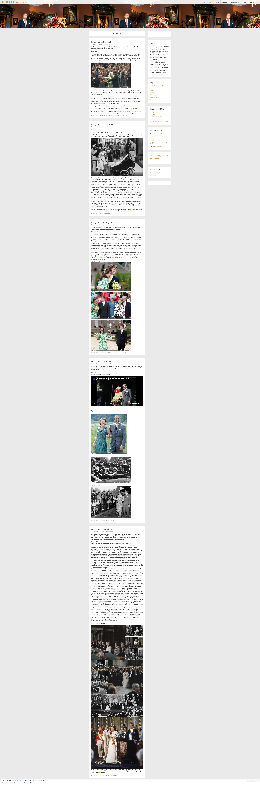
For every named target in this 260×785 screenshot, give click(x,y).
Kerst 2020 (153, 114)
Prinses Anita (115, 352)
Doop (102, 213)
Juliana (152, 92)
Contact (252, 2)
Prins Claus (104, 520)
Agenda (217, 2)
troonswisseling (105, 775)
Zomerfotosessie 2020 (156, 116)
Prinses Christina (154, 97)
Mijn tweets (153, 175)
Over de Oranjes (234, 2)
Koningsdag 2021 (154, 112)
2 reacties (124, 352)
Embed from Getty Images (95, 62)
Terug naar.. (95, 115)
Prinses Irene (107, 213)
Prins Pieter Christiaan (106, 352)
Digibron (130, 210)
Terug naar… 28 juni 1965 (102, 361)
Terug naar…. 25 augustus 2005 (105, 222)
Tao (151, 88)
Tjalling (152, 99)
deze (99, 772)
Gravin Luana (153, 95)
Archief (244, 2)
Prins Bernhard (109, 115)
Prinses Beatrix (110, 520)
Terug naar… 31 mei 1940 (102, 124)
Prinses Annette (117, 115)
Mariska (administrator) (106, 44)
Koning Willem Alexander (157, 85)
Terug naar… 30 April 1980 (102, 529)
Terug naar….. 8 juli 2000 (102, 42)
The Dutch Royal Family (14, 2)
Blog (210, 2)
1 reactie (126, 115)
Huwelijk (103, 115)
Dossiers (224, 2)
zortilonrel (153, 142)
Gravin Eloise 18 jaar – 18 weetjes (159, 121)
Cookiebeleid (31, 782)
